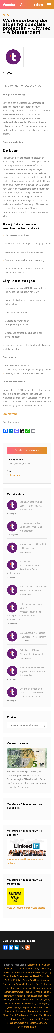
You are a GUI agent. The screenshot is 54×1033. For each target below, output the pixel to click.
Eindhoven (46, 984)
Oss (46, 1007)
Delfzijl (14, 980)
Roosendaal (21, 1011)
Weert (21, 1023)
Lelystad (45, 999)
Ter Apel (34, 1015)
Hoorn (7, 999)
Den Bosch (23, 980)
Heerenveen (18, 992)
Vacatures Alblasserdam (23, 5)
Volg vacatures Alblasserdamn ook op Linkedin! (25, 861)
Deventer (44, 980)
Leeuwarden (27, 999)
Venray (45, 1019)
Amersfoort (44, 968)
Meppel (20, 1003)
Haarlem (7, 992)
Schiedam (44, 1011)
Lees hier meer (10, 414)
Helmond (37, 992)
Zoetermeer (23, 1027)
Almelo (6, 968)
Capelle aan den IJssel (28, 976)
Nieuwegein (42, 1003)
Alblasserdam (13, 475)
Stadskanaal (23, 1015)
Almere (14, 968)
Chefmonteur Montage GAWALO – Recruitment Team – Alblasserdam (31, 693)
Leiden (37, 999)
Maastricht (10, 1003)
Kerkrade (15, 999)
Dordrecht (20, 984)
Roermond (9, 1011)
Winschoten (30, 1023)
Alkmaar (46, 964)
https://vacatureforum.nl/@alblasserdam (26, 909)
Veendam (17, 1019)
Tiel (41, 1015)
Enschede (16, 988)
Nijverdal (27, 1007)
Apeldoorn (20, 972)
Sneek (13, 1015)
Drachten (30, 984)
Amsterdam (8, 972)
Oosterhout (38, 1007)
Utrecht (8, 1019)
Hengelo (47, 992)
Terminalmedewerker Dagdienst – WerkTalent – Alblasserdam (32, 527)
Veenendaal (29, 1019)
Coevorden (45, 976)
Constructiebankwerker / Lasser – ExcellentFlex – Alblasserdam (32, 506)
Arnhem (30, 972)
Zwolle (33, 1027)
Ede (38, 984)
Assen (38, 972)
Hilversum (9, 995)
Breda (13, 976)
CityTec (6, 15)
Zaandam (42, 1023)
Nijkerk (8, 1007)
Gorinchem (27, 988)
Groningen (46, 988)
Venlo (38, 1019)
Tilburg (47, 1015)
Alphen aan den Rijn (28, 968)
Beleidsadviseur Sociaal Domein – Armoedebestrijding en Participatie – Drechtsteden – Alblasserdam (25, 612)
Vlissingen (12, 1023)
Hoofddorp (20, 995)
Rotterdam (33, 1011)
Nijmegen (17, 1007)
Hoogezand (44, 995)
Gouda (36, 988)
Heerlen (28, 992)
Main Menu (49, 5)
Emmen (6, 988)
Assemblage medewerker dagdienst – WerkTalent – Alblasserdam (32, 671)
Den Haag (34, 980)
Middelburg (30, 1003)
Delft (7, 980)
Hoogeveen (31, 995)
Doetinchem (9, 984)
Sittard (6, 1015)
